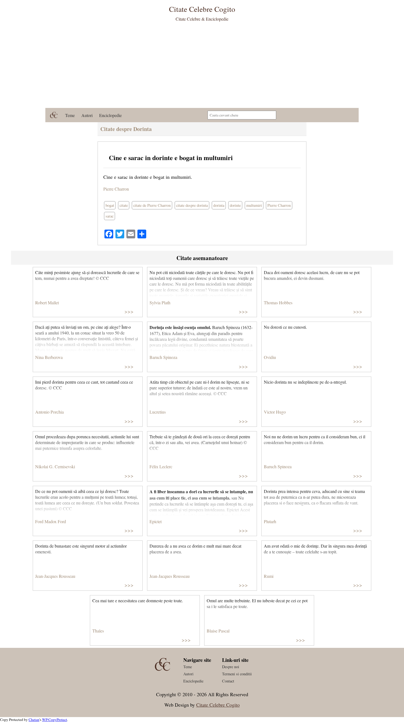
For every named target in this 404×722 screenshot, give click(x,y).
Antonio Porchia (49, 412)
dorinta (218, 205)
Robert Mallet (47, 302)
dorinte (235, 205)
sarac (110, 216)
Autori (87, 115)
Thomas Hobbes (278, 302)
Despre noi (230, 666)
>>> (129, 311)
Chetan (34, 719)
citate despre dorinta (192, 205)
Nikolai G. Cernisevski (55, 466)
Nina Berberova (49, 357)
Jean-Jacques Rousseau (55, 576)
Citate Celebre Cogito (218, 704)
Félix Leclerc (161, 466)
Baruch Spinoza (163, 357)
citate (124, 205)
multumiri (254, 205)
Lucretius (158, 412)
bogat (110, 205)
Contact (228, 681)
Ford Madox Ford (50, 521)
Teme (70, 115)
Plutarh (270, 521)
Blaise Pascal (218, 631)
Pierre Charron (116, 189)
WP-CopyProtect (54, 719)
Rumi (268, 576)
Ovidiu (270, 357)
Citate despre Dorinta (126, 129)
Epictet (156, 521)
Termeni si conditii (237, 673)
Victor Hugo (275, 412)
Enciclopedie (110, 115)
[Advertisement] (202, 66)
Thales (98, 631)
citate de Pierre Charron (152, 205)
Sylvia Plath (160, 302)
